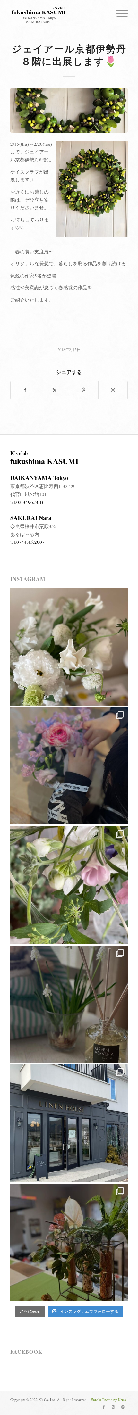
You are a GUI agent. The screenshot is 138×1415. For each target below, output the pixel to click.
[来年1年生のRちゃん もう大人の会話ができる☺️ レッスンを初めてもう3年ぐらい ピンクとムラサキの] (69, 766)
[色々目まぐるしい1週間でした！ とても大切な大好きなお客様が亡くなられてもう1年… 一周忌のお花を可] (69, 885)
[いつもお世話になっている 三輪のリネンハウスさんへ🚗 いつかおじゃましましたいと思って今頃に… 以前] (69, 1123)
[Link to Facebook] (103, 1407)
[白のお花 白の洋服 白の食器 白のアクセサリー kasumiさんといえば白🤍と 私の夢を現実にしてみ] (69, 647)
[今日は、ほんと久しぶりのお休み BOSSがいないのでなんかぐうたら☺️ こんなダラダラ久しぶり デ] (69, 1004)
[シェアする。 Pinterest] (83, 390)
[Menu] (119, 13)
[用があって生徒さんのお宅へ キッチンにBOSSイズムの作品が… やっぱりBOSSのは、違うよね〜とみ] (69, 1242)
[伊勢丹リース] (69, 110)
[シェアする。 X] (54, 390)
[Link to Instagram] (113, 390)
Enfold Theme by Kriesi (109, 1399)
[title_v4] (57, 13)
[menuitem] (119, 13)
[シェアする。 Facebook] (25, 390)
